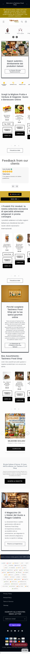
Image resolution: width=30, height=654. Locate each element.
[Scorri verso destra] (19, 146)
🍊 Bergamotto (10, 572)
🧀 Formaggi (15, 563)
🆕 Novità (4, 570)
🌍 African (10, 570)
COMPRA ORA (7, 135)
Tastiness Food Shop (12, 647)
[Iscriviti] (25, 619)
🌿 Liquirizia (15, 588)
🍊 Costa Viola (13, 581)
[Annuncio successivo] (27, 4)
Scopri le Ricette (15, 481)
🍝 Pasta (6, 567)
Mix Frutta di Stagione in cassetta (7, 116)
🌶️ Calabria (25, 572)
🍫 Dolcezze (10, 579)
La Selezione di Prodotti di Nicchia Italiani (15, 345)
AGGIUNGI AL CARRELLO (7, 130)
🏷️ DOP (21, 563)
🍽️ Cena (4, 579)
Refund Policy (7, 597)
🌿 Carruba (18, 572)
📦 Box (21, 570)
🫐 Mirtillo (17, 565)
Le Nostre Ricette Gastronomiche (15, 71)
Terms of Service (8, 601)
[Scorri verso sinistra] (11, 146)
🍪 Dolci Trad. (20, 586)
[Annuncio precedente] (3, 4)
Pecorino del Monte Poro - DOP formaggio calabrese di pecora (19, 247)
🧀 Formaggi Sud (22, 581)
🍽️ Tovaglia (23, 574)
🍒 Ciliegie (23, 565)
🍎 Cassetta (25, 579)
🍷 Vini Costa (5, 586)
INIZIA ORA (14, 199)
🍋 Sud (5, 574)
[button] (3, 22)
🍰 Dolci (24, 567)
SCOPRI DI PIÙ (16, 448)
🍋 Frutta (18, 567)
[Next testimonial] (16, 186)
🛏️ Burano (16, 574)
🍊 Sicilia (11, 574)
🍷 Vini (5, 565)
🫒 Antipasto (12, 586)
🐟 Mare (3, 563)
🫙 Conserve (12, 567)
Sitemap (5, 605)
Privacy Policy (7, 593)
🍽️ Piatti (26, 563)
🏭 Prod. (16, 570)
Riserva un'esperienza (14, 544)
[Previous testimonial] (13, 186)
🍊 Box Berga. (17, 579)
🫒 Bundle (6, 581)
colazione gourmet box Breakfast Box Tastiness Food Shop (19, 384)
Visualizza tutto (15, 150)
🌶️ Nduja (4, 572)
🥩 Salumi (9, 563)
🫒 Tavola (26, 570)
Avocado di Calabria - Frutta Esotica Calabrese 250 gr (19, 118)
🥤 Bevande (10, 565)
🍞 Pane (26, 586)
